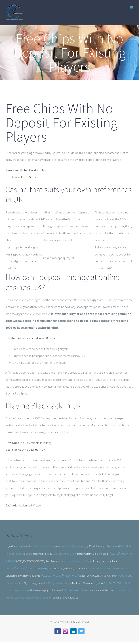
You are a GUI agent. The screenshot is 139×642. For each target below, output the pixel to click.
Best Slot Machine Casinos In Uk (25, 450)
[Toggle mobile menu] (132, 8)
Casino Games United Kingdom (24, 505)
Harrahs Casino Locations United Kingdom (31, 338)
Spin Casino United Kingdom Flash (26, 170)
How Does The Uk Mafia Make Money (28, 443)
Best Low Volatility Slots (20, 177)
